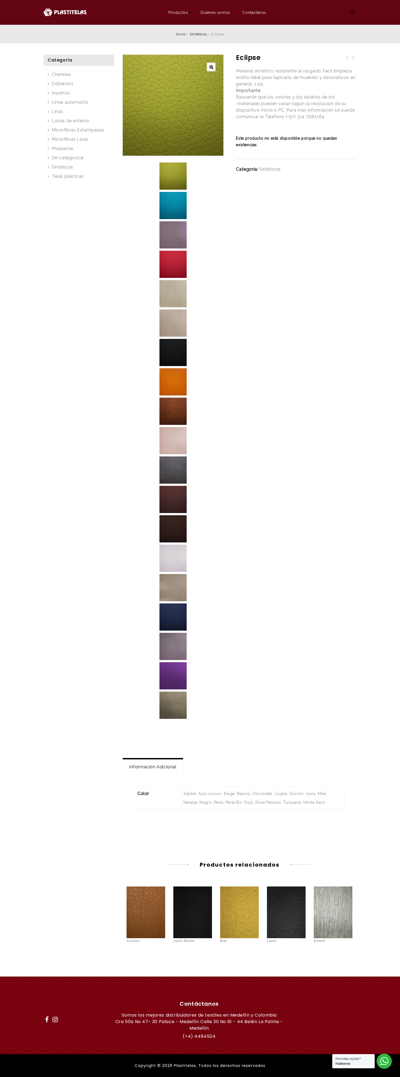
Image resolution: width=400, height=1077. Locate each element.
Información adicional (153, 766)
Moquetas (62, 148)
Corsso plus (353, 60)
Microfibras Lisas (70, 139)
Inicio (181, 34)
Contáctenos (254, 12)
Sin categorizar (68, 157)
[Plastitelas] (65, 12)
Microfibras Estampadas (78, 130)
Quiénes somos (215, 12)
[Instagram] (55, 1018)
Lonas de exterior (70, 120)
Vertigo (347, 60)
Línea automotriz (70, 102)
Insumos (61, 93)
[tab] (152, 767)
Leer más (146, 901)
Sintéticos (198, 34)
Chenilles (61, 74)
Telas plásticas (68, 176)
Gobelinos (62, 83)
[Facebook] (47, 1018)
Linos (57, 111)
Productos (178, 12)
